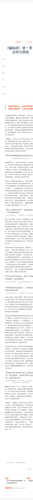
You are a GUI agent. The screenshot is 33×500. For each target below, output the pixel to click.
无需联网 (18, 42)
